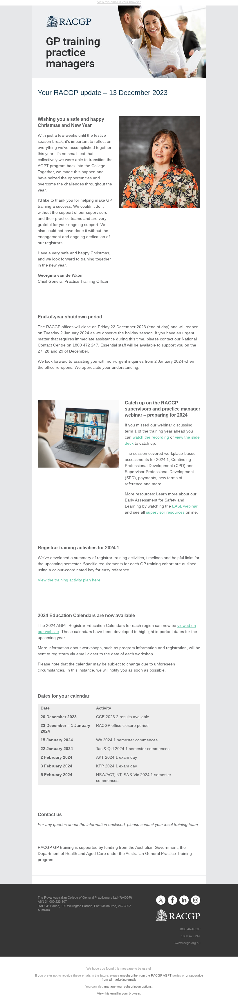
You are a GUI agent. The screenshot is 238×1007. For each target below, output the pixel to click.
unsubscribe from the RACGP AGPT (146, 975)
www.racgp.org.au (187, 943)
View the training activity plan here (69, 580)
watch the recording (151, 437)
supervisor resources (165, 512)
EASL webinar (185, 506)
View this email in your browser (119, 2)
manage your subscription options (128, 986)
